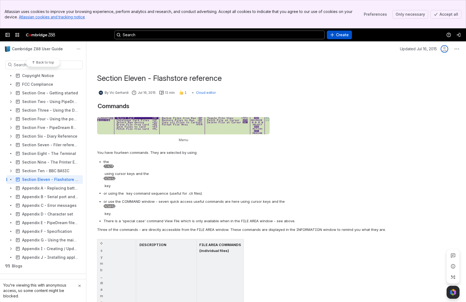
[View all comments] (453, 255)
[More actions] (78, 49)
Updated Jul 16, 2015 (418, 49)
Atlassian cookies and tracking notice (52, 17)
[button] (130, 244)
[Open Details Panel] (453, 266)
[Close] (79, 286)
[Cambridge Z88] (40, 35)
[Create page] (453, 277)
